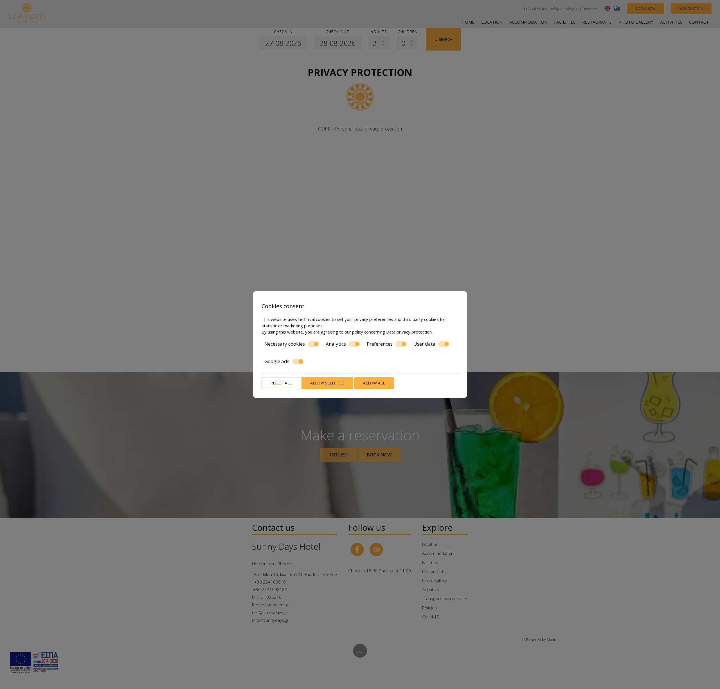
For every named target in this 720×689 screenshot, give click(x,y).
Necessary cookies (284, 344)
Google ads (276, 361)
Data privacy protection (409, 332)
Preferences (380, 344)
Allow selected (327, 383)
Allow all (374, 383)
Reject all (281, 383)
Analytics (336, 344)
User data (424, 344)
